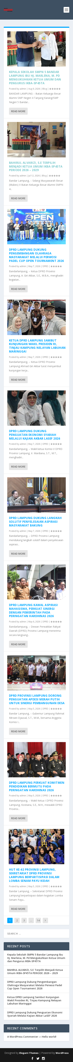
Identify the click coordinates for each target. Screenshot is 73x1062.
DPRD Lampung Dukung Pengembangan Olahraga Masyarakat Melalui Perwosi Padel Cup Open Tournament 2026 (36, 255)
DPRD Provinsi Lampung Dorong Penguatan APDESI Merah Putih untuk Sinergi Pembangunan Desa (37, 699)
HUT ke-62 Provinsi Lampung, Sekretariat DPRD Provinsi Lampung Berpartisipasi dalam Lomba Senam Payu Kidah (34, 875)
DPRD (45, 266)
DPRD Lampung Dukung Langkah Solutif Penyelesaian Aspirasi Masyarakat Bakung (35, 521)
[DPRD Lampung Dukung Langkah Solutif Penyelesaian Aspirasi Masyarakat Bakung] (36, 495)
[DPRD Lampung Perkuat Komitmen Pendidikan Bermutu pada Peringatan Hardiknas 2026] (36, 759)
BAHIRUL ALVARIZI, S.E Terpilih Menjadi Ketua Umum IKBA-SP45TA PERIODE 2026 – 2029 (36, 166)
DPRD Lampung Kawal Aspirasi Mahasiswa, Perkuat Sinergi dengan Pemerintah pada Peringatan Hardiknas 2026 (33, 610)
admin (23, 88)
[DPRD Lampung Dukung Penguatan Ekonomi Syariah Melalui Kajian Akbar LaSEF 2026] (36, 408)
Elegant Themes (28, 1053)
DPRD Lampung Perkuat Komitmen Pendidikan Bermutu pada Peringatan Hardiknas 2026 (36, 786)
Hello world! (49, 1036)
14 (38, 920)
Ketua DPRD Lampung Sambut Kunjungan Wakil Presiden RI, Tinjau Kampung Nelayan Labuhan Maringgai (37, 345)
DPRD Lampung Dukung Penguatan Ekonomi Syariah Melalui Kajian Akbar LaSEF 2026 (34, 434)
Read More (18, 111)
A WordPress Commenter (22, 1036)
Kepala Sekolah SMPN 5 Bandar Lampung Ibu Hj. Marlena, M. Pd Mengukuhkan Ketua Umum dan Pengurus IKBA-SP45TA (35, 77)
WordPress (62, 1053)
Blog (44, 88)
